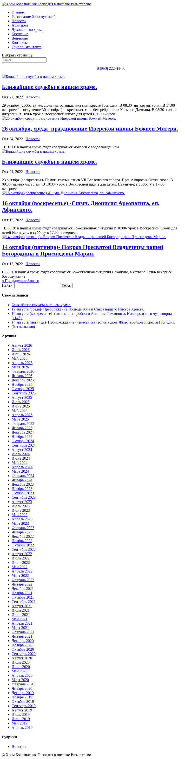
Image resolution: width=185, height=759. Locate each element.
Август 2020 (22, 658)
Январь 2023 (22, 532)
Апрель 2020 (22, 675)
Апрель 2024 (22, 467)
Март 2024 (20, 471)
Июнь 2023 (21, 510)
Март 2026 (20, 367)
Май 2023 (19, 515)
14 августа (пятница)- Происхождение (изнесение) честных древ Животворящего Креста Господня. (93, 322)
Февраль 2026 (23, 371)
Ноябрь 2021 (22, 593)
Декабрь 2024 (23, 432)
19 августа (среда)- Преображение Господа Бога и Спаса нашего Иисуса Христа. (78, 309)
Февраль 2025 (23, 423)
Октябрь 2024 (23, 441)
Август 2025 (22, 397)
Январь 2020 (22, 688)
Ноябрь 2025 (22, 384)
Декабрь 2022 (23, 536)
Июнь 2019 (21, 719)
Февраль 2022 (23, 580)
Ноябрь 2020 (22, 645)
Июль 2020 (21, 662)
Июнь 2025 (21, 406)
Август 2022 (22, 554)
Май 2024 (19, 463)
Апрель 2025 (22, 415)
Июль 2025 (21, 402)
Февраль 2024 (23, 476)
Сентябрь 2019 (24, 706)
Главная (18, 12)
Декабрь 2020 (23, 641)
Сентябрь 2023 (24, 497)
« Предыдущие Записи (20, 281)
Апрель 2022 (22, 571)
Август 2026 (22, 345)
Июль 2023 (21, 506)
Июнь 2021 (21, 615)
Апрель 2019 (22, 727)
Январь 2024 (22, 480)
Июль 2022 (21, 558)
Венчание (20, 38)
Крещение (20, 34)
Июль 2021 (21, 610)
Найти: (7, 285)
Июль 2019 (21, 714)
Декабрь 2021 (23, 588)
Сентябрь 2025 (24, 393)
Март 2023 (20, 523)
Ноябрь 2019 (22, 697)
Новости (19, 21)
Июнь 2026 (21, 354)
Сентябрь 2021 (24, 602)
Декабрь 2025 (23, 380)
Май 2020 (19, 671)
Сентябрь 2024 (24, 445)
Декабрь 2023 (23, 484)
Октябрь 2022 (23, 545)
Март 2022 (20, 575)
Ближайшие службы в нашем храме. (49, 87)
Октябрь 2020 (23, 649)
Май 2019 (19, 723)
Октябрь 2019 (23, 701)
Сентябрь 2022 (24, 549)
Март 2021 (20, 628)
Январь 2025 (22, 428)
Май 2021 (19, 619)
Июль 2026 (21, 350)
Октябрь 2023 (23, 493)
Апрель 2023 (22, 519)
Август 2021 (22, 606)
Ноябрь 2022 (22, 541)
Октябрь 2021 (23, 597)
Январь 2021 (22, 636)
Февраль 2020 (23, 684)
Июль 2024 (21, 454)
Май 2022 (19, 567)
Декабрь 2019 (23, 693)
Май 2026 (19, 358)
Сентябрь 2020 (24, 654)
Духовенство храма (27, 30)
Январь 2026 (22, 376)
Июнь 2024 (21, 458)
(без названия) (23, 326)
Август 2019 (22, 710)
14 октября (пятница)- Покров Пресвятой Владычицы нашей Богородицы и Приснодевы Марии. (82, 250)
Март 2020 (20, 680)
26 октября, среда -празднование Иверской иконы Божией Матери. (90, 128)
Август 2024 (22, 450)
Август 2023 (22, 502)
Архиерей (20, 25)
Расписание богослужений (34, 16)
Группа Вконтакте (26, 47)
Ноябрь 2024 (22, 437)
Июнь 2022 (21, 562)
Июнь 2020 (21, 667)
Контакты (20, 43)
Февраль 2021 (23, 632)
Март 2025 (20, 419)
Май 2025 (19, 410)
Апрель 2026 (22, 363)
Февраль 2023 (23, 528)
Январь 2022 (22, 584)
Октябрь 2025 (23, 389)
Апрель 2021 (22, 623)
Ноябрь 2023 (22, 489)
